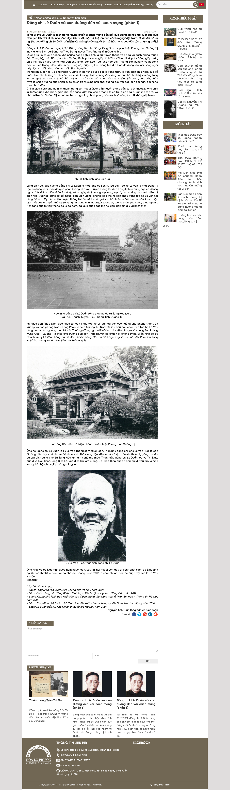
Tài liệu (108, 5)
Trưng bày (72, 5)
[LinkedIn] (150, 614)
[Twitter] (139, 614)
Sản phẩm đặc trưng (134, 5)
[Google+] (145, 614)
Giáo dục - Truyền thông (90, 5)
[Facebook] (134, 614)
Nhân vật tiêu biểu (37, 32)
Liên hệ (149, 5)
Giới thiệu (42, 5)
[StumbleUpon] (156, 614)
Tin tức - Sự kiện (56, 5)
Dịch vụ (118, 5)
